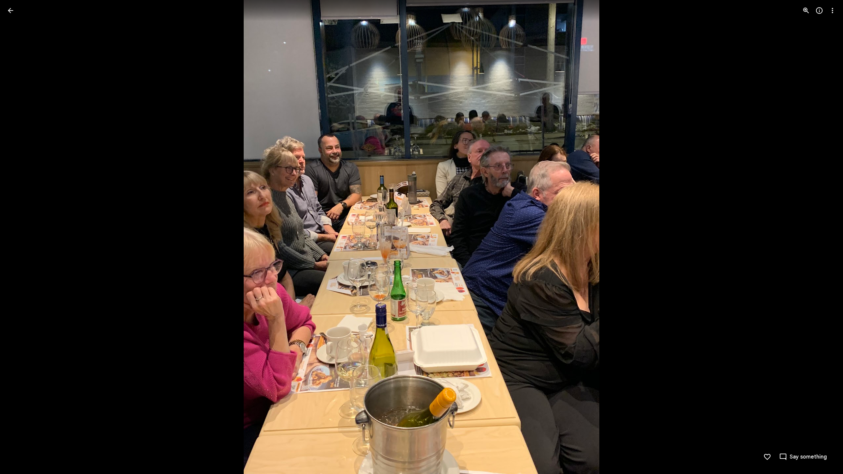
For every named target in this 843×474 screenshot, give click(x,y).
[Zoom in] (806, 10)
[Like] (767, 457)
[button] (18, 237)
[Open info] (819, 10)
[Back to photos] (10, 10)
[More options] (832, 10)
